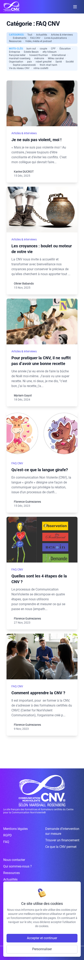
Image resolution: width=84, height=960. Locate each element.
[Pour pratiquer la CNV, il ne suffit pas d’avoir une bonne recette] (42, 321)
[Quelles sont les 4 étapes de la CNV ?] (42, 540)
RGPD (7, 835)
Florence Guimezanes (27, 501)
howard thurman (38, 55)
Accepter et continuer (42, 938)
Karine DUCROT (24, 171)
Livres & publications (55, 38)
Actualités (41, 34)
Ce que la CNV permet (60, 847)
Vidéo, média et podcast (38, 41)
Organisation (16, 61)
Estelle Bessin (31, 51)
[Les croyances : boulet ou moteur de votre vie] (42, 209)
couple (43, 48)
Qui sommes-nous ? (17, 866)
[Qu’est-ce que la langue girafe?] (42, 433)
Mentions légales (15, 829)
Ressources (15, 41)
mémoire (39, 58)
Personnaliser (42, 949)
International (59, 55)
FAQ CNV (35, 38)
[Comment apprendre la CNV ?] (42, 656)
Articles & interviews (62, 34)
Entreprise (14, 51)
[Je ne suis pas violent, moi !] (42, 103)
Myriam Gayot (23, 395)
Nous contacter (14, 860)
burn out (31, 48)
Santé (58, 61)
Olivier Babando (24, 283)
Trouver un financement (62, 840)
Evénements (19, 38)
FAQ (6, 842)
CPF (53, 48)
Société (70, 61)
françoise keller (17, 55)
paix (29, 61)
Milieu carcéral (56, 58)
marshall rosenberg (19, 58)
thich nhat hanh (48, 65)
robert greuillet (44, 61)
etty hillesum (50, 51)
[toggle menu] (75, 6)
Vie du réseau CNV (19, 68)
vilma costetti (40, 68)
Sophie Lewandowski (24, 65)
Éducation (65, 48)
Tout (29, 34)
